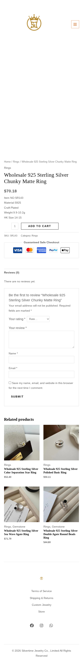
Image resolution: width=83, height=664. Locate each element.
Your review (18, 328)
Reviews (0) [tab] (11, 272)
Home (7, 161)
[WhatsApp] (51, 625)
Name (13, 353)
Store (41, 611)
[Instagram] (41, 625)
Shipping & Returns (41, 598)
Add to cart (39, 226)
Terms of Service (41, 591)
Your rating (17, 319)
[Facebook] (32, 625)
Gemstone (19, 526)
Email (13, 368)
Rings (16, 161)
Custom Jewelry (41, 604)
